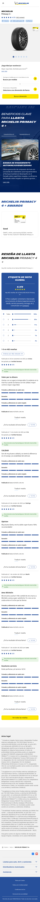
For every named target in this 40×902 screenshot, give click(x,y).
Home (6, 847)
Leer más (4, 71)
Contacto (25, 306)
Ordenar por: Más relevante (11, 354)
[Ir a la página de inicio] (21, 3)
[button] (12, 17)
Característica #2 (24, 134)
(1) (26, 68)
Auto (11, 847)
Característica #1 (9, 134)
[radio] (20, 314)
